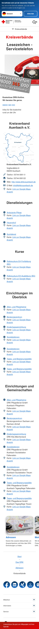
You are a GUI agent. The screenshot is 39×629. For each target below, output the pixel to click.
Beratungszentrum (14, 317)
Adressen (11, 537)
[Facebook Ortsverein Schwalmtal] (6, 584)
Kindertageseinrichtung (16, 327)
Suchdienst (11, 234)
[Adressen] (19, 525)
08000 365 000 (8, 105)
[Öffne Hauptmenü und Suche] (34, 22)
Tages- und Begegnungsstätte (19, 358)
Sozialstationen (13, 337)
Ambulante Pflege (14, 212)
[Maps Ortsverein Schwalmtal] (30, 584)
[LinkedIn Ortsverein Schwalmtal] (14, 584)
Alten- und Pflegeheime (16, 306)
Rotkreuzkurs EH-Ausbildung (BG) (21, 275)
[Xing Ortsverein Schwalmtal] (22, 584)
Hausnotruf (11, 222)
